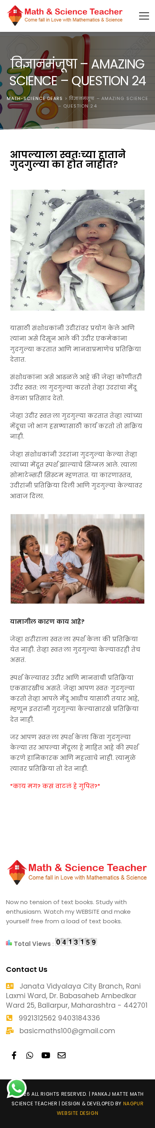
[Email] (62, 1055)
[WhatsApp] (30, 1055)
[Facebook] (14, 1055)
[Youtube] (46, 1055)
